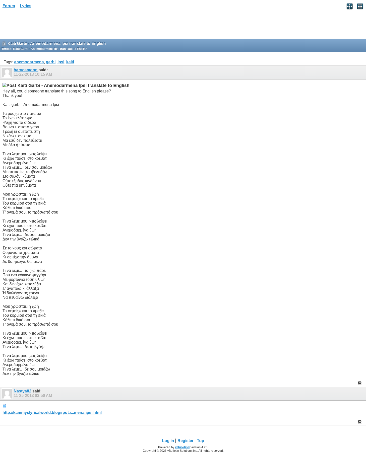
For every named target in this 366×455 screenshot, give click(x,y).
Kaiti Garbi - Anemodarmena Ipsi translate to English (50, 49)
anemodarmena (29, 62)
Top (200, 441)
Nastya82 (22, 391)
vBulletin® (182, 447)
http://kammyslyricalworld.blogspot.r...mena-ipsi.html (52, 412)
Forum (8, 6)
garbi (51, 62)
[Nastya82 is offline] (7, 393)
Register (185, 441)
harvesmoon (26, 70)
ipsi (61, 62)
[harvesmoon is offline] (7, 72)
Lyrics (25, 6)
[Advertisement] (40, 25)
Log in (168, 441)
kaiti (70, 62)
